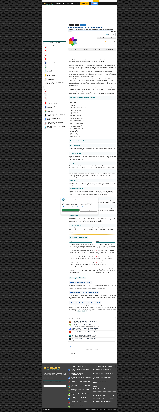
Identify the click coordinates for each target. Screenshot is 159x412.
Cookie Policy (93, 409)
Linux (67, 3)
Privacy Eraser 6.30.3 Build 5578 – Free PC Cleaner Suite (104, 398)
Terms (114, 409)
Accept (70, 210)
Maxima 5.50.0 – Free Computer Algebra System (102, 401)
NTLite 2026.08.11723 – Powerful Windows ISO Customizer (102, 378)
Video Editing (77, 22)
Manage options (88, 210)
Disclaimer (110, 409)
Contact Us (105, 0)
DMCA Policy (99, 409)
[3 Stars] (105, 41)
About (101, 0)
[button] (113, 3)
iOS (77, 3)
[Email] (88, 34)
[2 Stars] (104, 41)
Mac (63, 3)
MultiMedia (72, 22)
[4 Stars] (106, 41)
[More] (91, 34)
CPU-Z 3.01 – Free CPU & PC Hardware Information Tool (104, 395)
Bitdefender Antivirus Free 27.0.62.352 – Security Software (102, 382)
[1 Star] (102, 41)
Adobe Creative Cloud (82, 310)
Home (68, 22)
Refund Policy (105, 409)
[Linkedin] (82, 34)
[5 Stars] (108, 41)
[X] (114, 1)
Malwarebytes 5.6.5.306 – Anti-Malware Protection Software (103, 385)
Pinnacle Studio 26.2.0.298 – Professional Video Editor (103, 392)
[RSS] (112, 1)
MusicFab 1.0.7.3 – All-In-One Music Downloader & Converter (102, 389)
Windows (58, 3)
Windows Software (83, 24)
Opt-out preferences (76, 212)
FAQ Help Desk (96, 0)
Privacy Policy (84, 212)
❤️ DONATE (94, 3)
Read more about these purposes (84, 206)
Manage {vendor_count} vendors (70, 206)
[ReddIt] (85, 34)
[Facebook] (110, 1)
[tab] (74, 49)
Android (73, 3)
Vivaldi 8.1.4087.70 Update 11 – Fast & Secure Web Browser (103, 374)
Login (70, 346)
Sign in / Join (84, 3)
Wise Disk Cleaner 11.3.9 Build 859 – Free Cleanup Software (102, 370)
